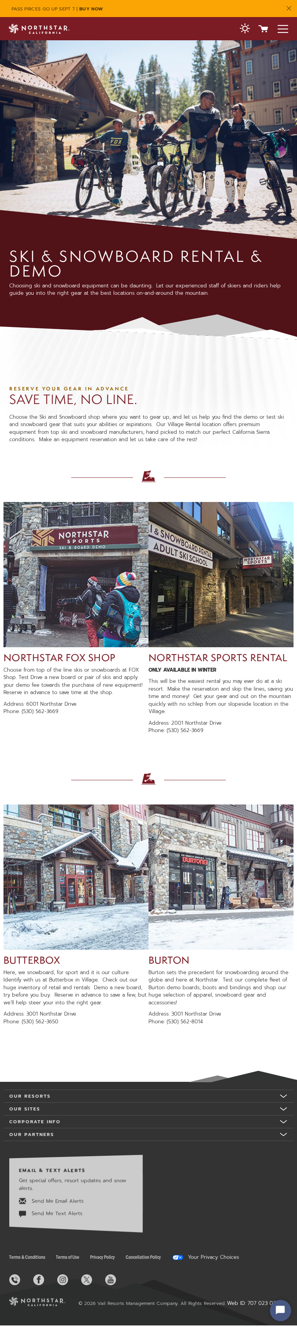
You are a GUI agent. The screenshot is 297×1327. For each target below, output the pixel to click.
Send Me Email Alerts (57, 1201)
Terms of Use (67, 1256)
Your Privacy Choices (212, 1257)
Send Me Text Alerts (56, 1213)
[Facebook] (44, 1279)
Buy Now (91, 8)
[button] (245, 29)
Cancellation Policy (143, 1256)
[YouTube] (116, 1279)
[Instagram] (68, 1279)
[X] (92, 1279)
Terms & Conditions (27, 1256)
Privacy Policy (102, 1256)
